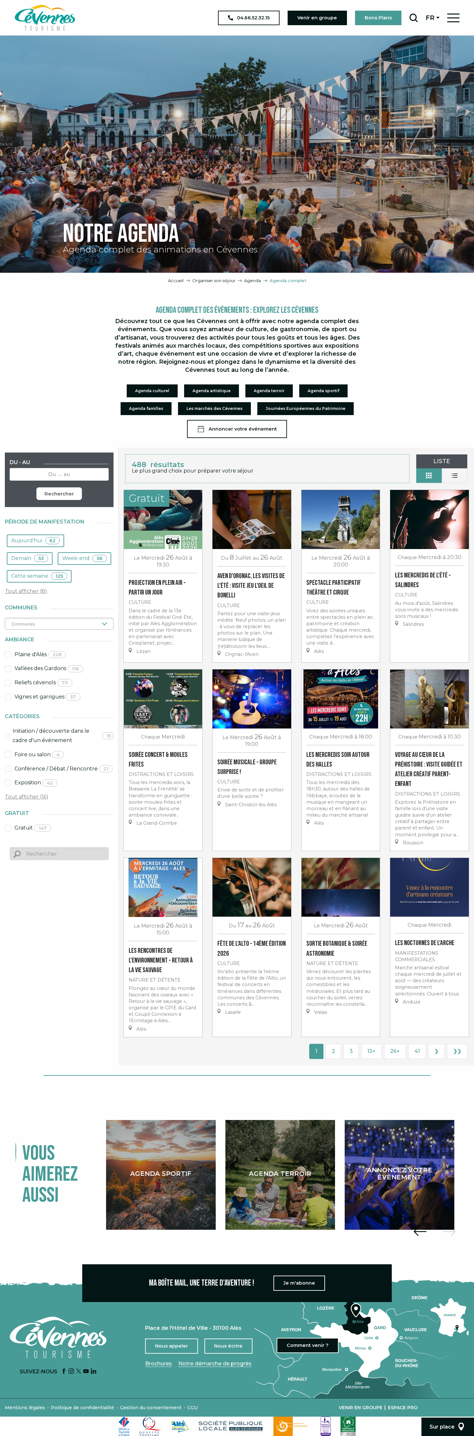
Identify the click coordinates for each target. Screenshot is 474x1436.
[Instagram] (71, 1371)
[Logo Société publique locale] (231, 1426)
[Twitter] (78, 1371)
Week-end (82, 558)
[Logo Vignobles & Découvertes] (348, 1426)
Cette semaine (37, 576)
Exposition (34, 782)
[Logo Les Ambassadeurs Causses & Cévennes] (326, 1426)
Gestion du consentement (151, 1407)
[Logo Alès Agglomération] (180, 1426)
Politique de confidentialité (82, 1407)
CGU (192, 1407)
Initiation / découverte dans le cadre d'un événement (62, 735)
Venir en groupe (360, 1407)
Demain (27, 558)
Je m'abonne (299, 1283)
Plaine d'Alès (38, 654)
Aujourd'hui (33, 540)
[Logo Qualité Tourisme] (150, 1426)
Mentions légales (25, 1407)
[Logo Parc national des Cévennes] (292, 1426)
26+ (395, 1051)
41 (417, 1051)
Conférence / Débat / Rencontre (61, 769)
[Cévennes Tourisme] (45, 18)
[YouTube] (86, 1371)
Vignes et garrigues (45, 697)
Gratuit (31, 828)
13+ (371, 1051)
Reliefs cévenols (41, 682)
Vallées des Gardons (47, 668)
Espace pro (403, 1407)
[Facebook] (64, 1371)
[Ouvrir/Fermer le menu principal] (453, 18)
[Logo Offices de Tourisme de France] (124, 1426)
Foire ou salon (37, 754)
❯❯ (457, 1051)
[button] (414, 18)
